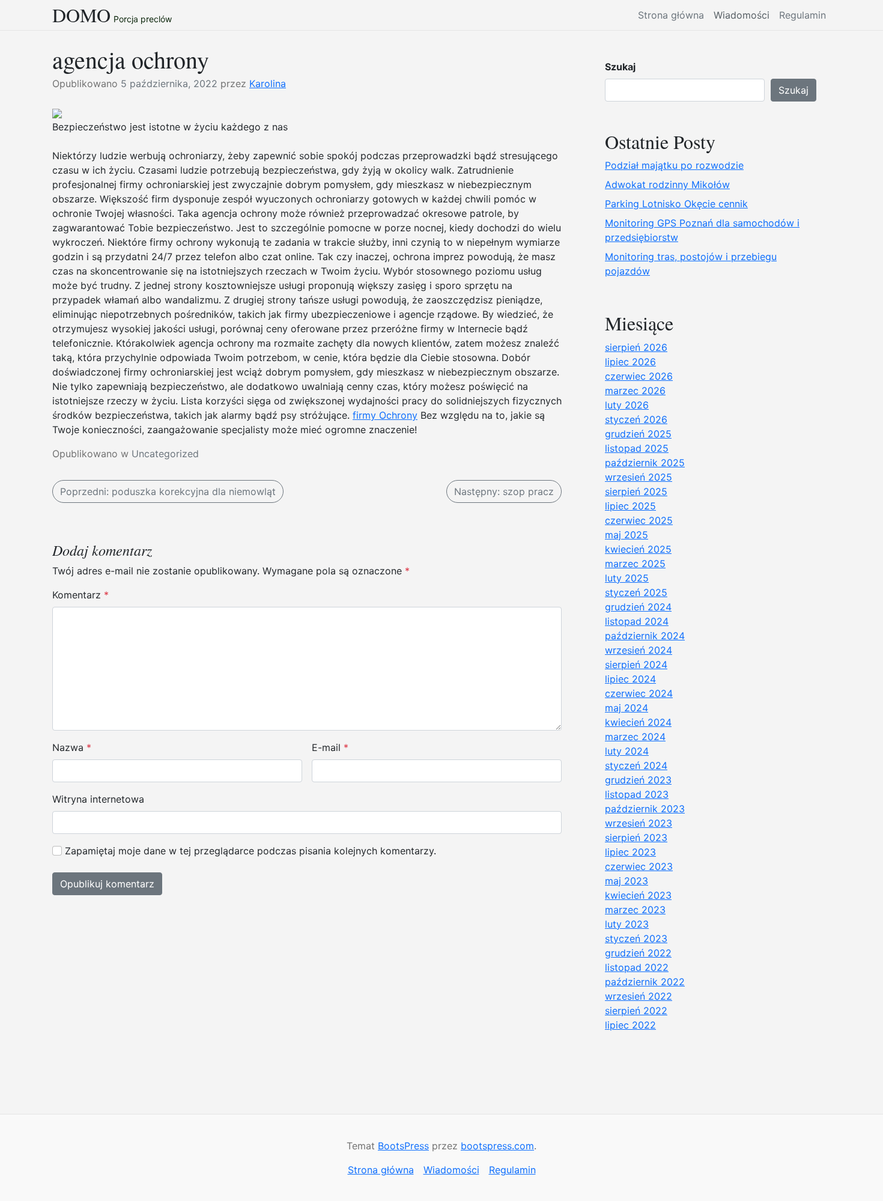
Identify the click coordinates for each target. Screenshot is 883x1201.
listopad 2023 (637, 794)
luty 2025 (627, 578)
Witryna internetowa (98, 799)
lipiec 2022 (630, 1025)
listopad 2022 (637, 967)
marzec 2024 (635, 737)
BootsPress (403, 1146)
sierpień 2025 (636, 491)
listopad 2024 (637, 621)
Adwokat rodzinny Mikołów (667, 184)
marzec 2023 (635, 910)
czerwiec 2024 (639, 693)
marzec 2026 (635, 391)
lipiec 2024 (630, 679)
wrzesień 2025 (638, 477)
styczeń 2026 (636, 419)
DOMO (81, 15)
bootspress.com (497, 1146)
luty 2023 (627, 924)
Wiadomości (741, 15)
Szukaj (620, 67)
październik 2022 (645, 982)
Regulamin (802, 15)
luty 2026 (627, 405)
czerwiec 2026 (639, 376)
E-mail (330, 747)
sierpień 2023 (636, 838)
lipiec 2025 (630, 506)
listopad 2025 (637, 448)
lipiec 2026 (630, 362)
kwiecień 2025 (638, 549)
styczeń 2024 (636, 765)
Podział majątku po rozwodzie (674, 165)
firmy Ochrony (385, 415)
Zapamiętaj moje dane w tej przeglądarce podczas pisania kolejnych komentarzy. (250, 851)
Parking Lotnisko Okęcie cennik (676, 204)
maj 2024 (626, 708)
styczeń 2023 (636, 938)
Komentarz (80, 595)
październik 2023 (645, 809)
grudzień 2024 (638, 607)
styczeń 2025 (636, 592)
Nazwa (71, 747)
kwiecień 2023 (638, 895)
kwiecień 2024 (638, 722)
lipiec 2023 (630, 852)
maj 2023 (626, 881)
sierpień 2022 (636, 1011)
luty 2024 (627, 751)
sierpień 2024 (636, 664)
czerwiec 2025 (639, 520)
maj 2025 (626, 535)
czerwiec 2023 (639, 866)
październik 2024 (645, 636)
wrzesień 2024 (638, 650)
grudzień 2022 (638, 953)
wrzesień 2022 (638, 996)
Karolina (267, 84)
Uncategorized (165, 454)
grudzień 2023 (638, 780)
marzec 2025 (635, 564)
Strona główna (671, 15)
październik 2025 (645, 463)
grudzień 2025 (638, 434)
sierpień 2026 (636, 347)
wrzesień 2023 (638, 823)
